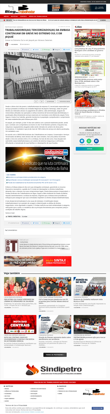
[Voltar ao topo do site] (107, 248)
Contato (23, 16)
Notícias (14, 16)
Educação (34, 393)
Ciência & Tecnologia (12, 391)
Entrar (89, 149)
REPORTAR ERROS (65, 101)
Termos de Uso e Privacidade (67, 391)
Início (6, 16)
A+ (42, 101)
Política (33, 398)
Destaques (34, 391)
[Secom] (77, 8)
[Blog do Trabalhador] (20, 9)
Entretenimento (36, 396)
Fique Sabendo (9, 398)
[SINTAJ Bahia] (37, 261)
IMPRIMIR (51, 101)
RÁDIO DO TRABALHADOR (38, 16)
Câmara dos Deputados (38, 388)
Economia (8, 393)
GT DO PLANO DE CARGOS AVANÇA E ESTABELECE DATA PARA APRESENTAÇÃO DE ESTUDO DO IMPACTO (75, 20)
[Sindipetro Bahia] (55, 370)
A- (36, 101)
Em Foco (7, 396)
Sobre (60, 393)
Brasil (7, 388)
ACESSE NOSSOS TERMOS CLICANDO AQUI (32, 412)
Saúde (7, 401)
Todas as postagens (54, 355)
